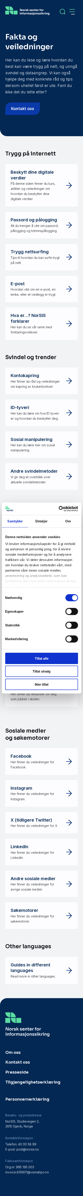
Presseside (17, 1072)
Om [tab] (68, 521)
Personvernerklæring (27, 1099)
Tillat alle (41, 658)
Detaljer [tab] (41, 521)
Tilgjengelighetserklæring (32, 1082)
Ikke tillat (41, 684)
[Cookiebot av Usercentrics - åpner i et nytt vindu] (59, 509)
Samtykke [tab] (15, 521)
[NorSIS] (27, 14)
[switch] (71, 611)
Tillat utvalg (41, 671)
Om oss (13, 1052)
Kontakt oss (22, 108)
